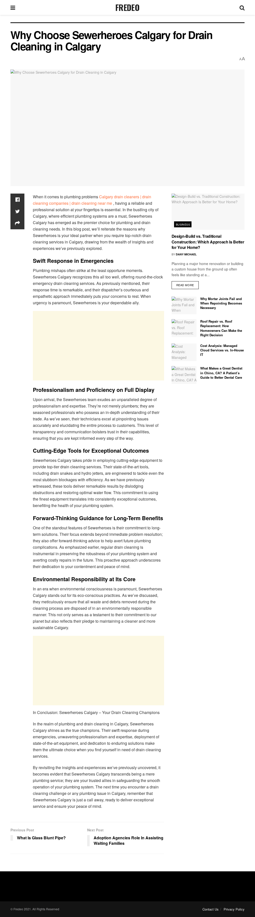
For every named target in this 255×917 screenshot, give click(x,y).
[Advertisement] (98, 345)
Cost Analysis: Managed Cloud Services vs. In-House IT (222, 350)
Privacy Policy (234, 909)
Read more (185, 285)
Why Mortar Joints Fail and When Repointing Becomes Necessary (221, 303)
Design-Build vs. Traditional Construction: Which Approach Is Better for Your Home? (208, 241)
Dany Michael (186, 254)
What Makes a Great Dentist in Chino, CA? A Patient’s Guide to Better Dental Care (221, 372)
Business (183, 224)
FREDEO (127, 7)
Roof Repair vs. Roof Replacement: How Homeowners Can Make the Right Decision (221, 328)
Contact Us (210, 909)
